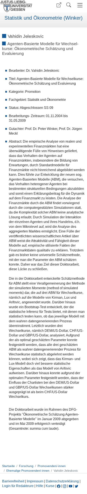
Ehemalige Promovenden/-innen (27, 470)
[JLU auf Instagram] (65, 486)
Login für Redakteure (18, 486)
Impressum (35, 481)
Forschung (26, 466)
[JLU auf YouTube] (70, 486)
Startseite (8, 466)
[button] (59, 5)
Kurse (50, 486)
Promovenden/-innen (52, 466)
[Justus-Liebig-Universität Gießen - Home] (21, 6)
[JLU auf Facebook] (58, 486)
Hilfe (39, 486)
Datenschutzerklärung (62, 481)
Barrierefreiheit (13, 481)
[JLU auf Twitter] (76, 486)
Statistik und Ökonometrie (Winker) (43, 18)
